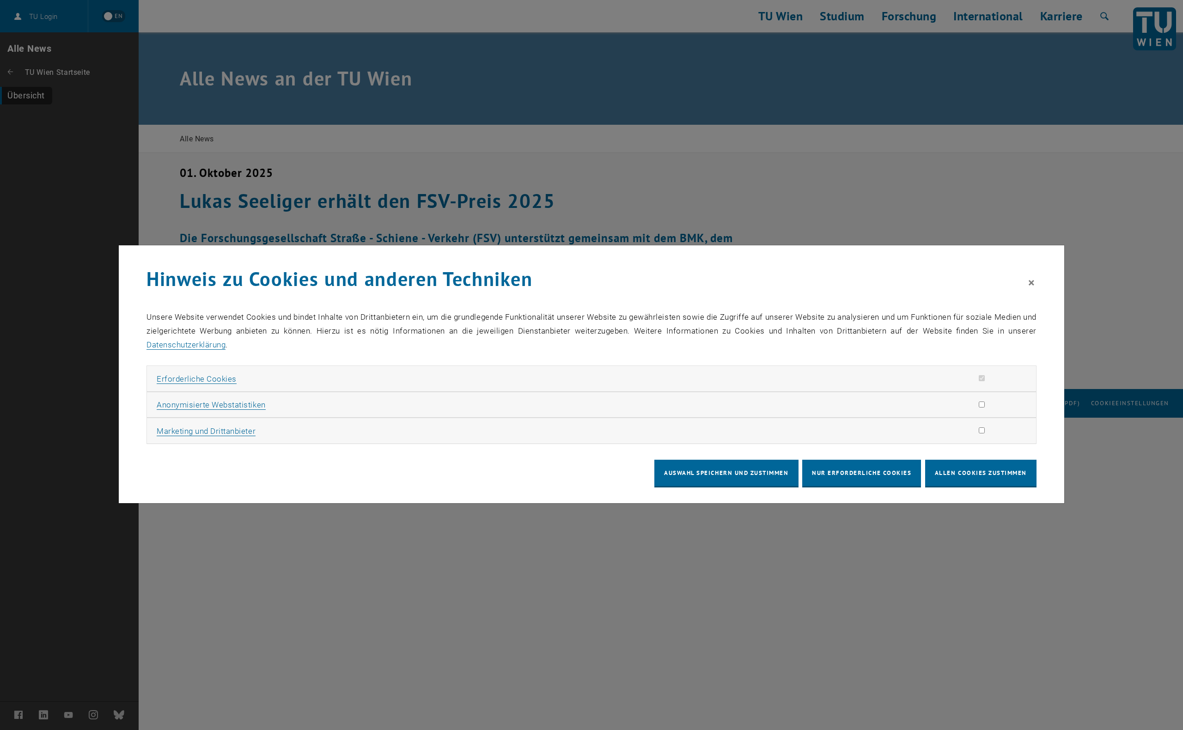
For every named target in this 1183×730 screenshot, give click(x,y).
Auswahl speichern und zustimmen (726, 473)
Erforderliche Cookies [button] (197, 378)
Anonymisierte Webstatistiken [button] (211, 404)
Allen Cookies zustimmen (981, 473)
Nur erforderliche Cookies (861, 473)
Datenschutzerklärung (186, 344)
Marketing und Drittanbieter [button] (206, 431)
